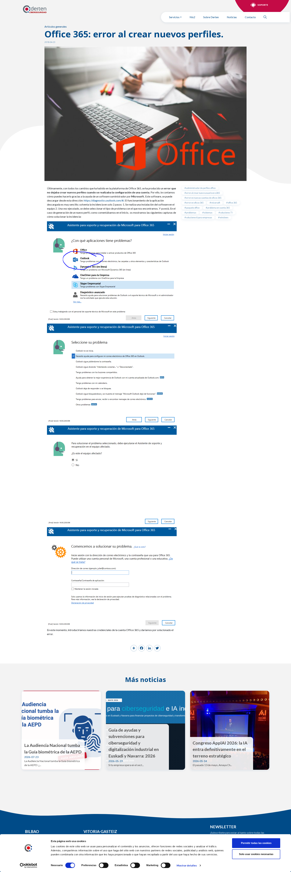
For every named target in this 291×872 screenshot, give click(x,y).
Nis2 (192, 17)
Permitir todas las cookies (256, 843)
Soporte (262, 4)
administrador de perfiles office (201, 188)
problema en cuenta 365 (218, 207)
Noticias (232, 17)
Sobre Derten (211, 17)
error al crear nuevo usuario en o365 (203, 193)
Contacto (250, 17)
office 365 (232, 202)
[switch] (103, 865)
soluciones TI (226, 212)
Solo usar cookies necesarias (256, 854)
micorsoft (215, 202)
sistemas (208, 212)
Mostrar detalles (187, 865)
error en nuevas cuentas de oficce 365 (203, 197)
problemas (191, 212)
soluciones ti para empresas (199, 217)
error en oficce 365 (194, 202)
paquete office (193, 207)
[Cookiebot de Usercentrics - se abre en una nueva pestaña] (28, 865)
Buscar (266, 17)
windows (223, 217)
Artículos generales (55, 26)
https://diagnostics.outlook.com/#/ (104, 200)
